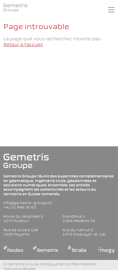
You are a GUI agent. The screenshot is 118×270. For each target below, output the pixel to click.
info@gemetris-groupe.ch (27, 203)
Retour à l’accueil (23, 44)
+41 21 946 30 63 (19, 207)
